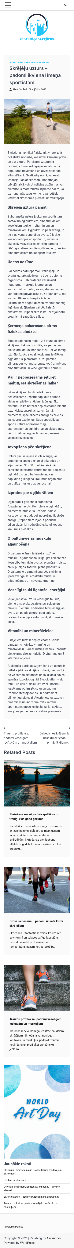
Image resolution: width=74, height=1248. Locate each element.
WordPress (27, 1243)
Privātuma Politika (13, 1226)
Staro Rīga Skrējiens (23, 62)
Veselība (44, 62)
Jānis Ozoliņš (20, 89)
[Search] (65, 5)
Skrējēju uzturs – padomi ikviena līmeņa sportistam (31, 1196)
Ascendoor (54, 1238)
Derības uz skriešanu (15, 1180)
